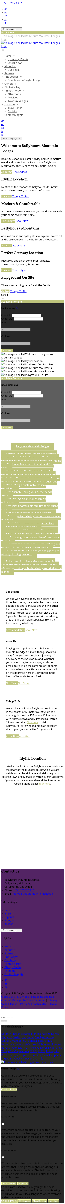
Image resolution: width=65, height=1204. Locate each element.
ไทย (12, 1051)
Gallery (5, 291)
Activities (6, 245)
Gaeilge (39, 1037)
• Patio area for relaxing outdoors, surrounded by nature (31, 518)
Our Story (24, 683)
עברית (26, 1047)
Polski (4, 1055)
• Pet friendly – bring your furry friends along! (26, 493)
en (5, 12)
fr (5, 19)
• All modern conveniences (21, 526)
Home (8, 946)
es (5, 16)
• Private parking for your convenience (28, 513)
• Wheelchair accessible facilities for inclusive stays (29, 507)
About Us (6, 172)
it (5, 23)
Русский (26, 1055)
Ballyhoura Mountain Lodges (32, 446)
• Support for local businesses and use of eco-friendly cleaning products (30, 552)
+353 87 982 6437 (11, 3)
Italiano (8, 924)
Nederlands (55, 1047)
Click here (32, 722)
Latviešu (6, 1040)
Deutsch (9, 910)
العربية (22, 1037)
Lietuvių (49, 1037)
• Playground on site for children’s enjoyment (23, 500)
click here (44, 783)
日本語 (33, 1051)
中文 (40, 1058)
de (5, 9)
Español (9, 917)
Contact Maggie (13, 974)
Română (36, 1055)
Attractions (18, 245)
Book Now (22, 221)
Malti (50, 1040)
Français (9, 920)
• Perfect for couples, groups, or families (30, 523)
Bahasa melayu (37, 1040)
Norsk (43, 1047)
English (8, 913)
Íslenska (34, 1047)
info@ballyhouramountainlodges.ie (32, 893)
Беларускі (21, 1044)
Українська (22, 1051)
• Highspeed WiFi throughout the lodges (29, 530)
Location (6, 196)
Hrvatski (56, 1044)
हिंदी (39, 1044)
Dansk (55, 1033)
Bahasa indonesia (11, 1047)
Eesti (16, 1037)
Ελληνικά (6, 1037)
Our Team (12, 683)
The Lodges (20, 172)
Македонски (19, 1040)
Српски (57, 1055)
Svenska (47, 1055)
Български (7, 1044)
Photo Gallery (12, 964)
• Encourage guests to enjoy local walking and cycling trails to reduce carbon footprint (30, 545)
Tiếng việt (15, 1055)
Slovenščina (17, 1058)
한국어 (41, 1051)
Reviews (9, 953)
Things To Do (20, 196)
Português (52, 1051)
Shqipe (5, 1058)
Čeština (31, 1044)
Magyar (45, 1044)
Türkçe (5, 1051)
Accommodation (15, 630)
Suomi (30, 1037)
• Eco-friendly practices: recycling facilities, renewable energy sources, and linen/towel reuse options (30, 537)
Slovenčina (31, 1058)
